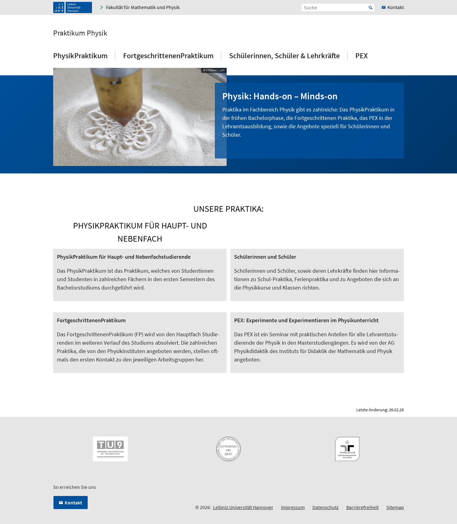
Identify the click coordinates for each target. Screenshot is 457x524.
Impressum (293, 507)
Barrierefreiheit (362, 507)
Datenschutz (325, 507)
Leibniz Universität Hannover (243, 507)
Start (370, 7)
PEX (361, 55)
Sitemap (395, 507)
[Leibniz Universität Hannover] (72, 7)
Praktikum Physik (80, 33)
